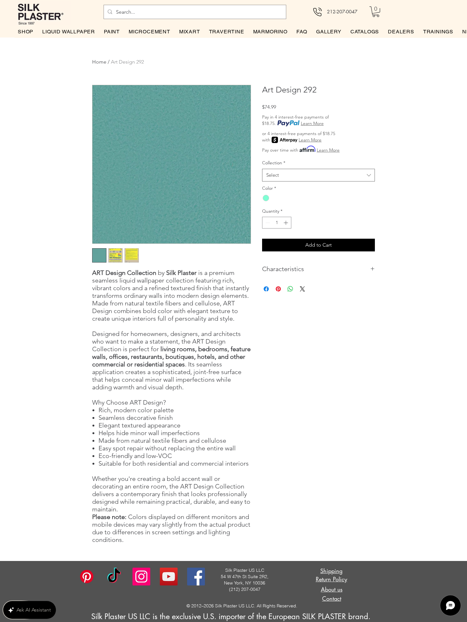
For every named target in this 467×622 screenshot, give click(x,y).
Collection (273, 163)
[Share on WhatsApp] (290, 289)
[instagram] (141, 576)
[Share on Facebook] (266, 289)
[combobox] (318, 175)
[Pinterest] (87, 576)
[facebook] (196, 576)
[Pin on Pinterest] (278, 289)
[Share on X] (302, 289)
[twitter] (169, 576)
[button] (375, 11)
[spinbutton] (276, 222)
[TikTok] (114, 576)
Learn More (312, 123)
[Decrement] (267, 222)
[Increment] (286, 222)
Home (99, 62)
